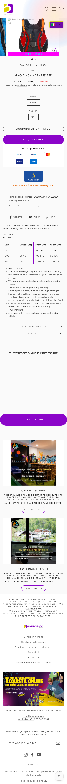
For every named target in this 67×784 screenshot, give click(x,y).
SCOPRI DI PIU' (33, 588)
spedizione (22, 85)
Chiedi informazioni (33, 326)
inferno (33, 102)
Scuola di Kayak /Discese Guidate (33, 662)
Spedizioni (33, 652)
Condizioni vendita (33, 637)
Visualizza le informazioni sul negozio (26, 206)
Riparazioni (33, 657)
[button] (56, 25)
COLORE (33, 97)
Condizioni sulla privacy (33, 642)
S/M (33, 117)
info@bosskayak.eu (33, 716)
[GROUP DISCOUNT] (33, 463)
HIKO (43, 65)
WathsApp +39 (26, 719)
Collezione (32, 65)
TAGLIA (33, 111)
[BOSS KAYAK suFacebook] (32, 755)
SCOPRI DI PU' (33, 510)
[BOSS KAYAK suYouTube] (39, 755)
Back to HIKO (36, 420)
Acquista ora (33, 140)
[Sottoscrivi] (58, 743)
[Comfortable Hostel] (33, 541)
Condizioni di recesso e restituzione (33, 647)
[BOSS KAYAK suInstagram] (26, 755)
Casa (22, 65)
